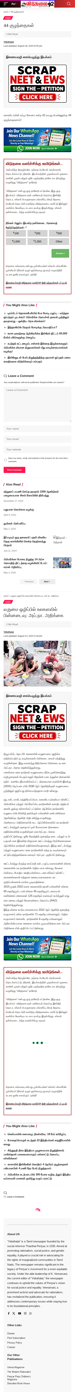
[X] (14, 1313)
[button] (7, 3)
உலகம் (8, 18)
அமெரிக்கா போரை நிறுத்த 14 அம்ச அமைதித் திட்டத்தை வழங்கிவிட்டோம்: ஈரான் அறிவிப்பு (26, 563)
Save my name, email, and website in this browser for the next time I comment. (38, 459)
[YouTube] (19, 1313)
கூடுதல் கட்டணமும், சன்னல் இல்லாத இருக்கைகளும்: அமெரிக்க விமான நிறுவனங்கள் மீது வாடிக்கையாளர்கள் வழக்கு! (36, 347)
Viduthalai (9, 42)
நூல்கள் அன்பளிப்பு (14, 523)
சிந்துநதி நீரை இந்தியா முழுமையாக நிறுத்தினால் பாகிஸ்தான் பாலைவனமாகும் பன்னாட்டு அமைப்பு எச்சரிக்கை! (34, 1154)
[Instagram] (25, 1313)
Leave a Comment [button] (15, 1197)
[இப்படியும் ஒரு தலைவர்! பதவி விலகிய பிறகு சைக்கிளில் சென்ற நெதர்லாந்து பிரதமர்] (62, 540)
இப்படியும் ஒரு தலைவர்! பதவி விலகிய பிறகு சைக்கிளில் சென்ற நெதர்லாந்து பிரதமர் (25, 541)
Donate (60, 253)
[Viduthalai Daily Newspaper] (37, 4)
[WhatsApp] (30, 1313)
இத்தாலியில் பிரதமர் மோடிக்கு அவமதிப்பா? (32, 327)
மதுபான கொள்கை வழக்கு (19, 509)
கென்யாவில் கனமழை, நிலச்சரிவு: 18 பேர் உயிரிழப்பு (37, 1134)
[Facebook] (8, 1313)
